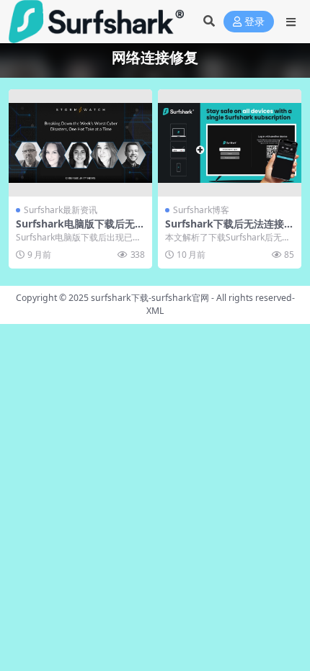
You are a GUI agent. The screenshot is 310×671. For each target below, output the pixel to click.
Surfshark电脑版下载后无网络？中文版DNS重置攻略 (80, 230)
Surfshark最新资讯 (60, 210)
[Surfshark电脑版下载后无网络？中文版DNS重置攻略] (80, 143)
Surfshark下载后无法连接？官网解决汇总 (229, 230)
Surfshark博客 (201, 210)
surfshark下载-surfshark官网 (150, 298)
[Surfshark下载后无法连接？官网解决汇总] (229, 143)
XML (155, 311)
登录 (254, 22)
